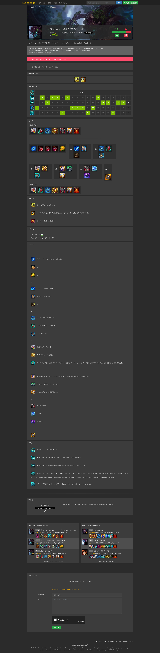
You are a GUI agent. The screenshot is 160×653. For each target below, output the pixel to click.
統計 (55, 3)
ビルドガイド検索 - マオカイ (48, 43)
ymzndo (57, 33)
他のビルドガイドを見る (107, 561)
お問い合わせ (123, 641)
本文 (39, 599)
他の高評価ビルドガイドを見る (53, 561)
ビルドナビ (63, 3)
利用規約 (99, 641)
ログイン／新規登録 (130, 3)
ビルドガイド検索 (44, 3)
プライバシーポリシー (110, 641)
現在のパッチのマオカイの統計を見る (41, 53)
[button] (117, 35)
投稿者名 (41, 594)
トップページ (31, 43)
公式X (131, 641)
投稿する (56, 627)
